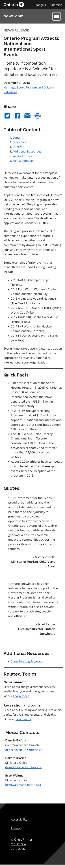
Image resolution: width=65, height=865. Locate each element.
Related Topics (22, 156)
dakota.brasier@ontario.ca (23, 767)
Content (17, 137)
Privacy (16, 828)
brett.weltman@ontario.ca (23, 785)
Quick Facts (20, 142)
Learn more (21, 696)
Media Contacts (23, 161)
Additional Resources (26, 151)
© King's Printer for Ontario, (21, 844)
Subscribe (55, 5)
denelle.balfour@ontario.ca (23, 750)
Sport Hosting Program (27, 661)
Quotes (17, 147)
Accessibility (19, 819)
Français (40, 5)
